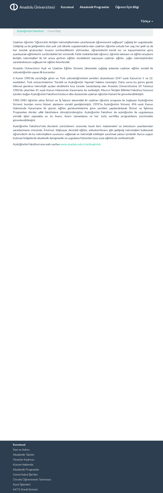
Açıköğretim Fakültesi (30, 31)
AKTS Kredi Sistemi (25, 489)
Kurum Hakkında (23, 464)
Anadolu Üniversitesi (37, 7)
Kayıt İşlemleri (21, 484)
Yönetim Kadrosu (23, 459)
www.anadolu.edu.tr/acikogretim (80, 144)
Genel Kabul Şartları (25, 474)
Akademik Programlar (26, 469)
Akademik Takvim (23, 454)
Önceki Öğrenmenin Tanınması (32, 479)
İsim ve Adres (21, 449)
